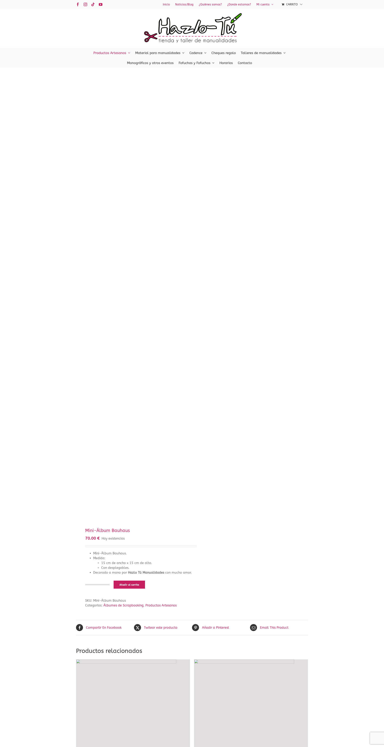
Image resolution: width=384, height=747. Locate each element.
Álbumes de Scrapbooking (123, 605)
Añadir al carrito (129, 584)
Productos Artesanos (161, 605)
